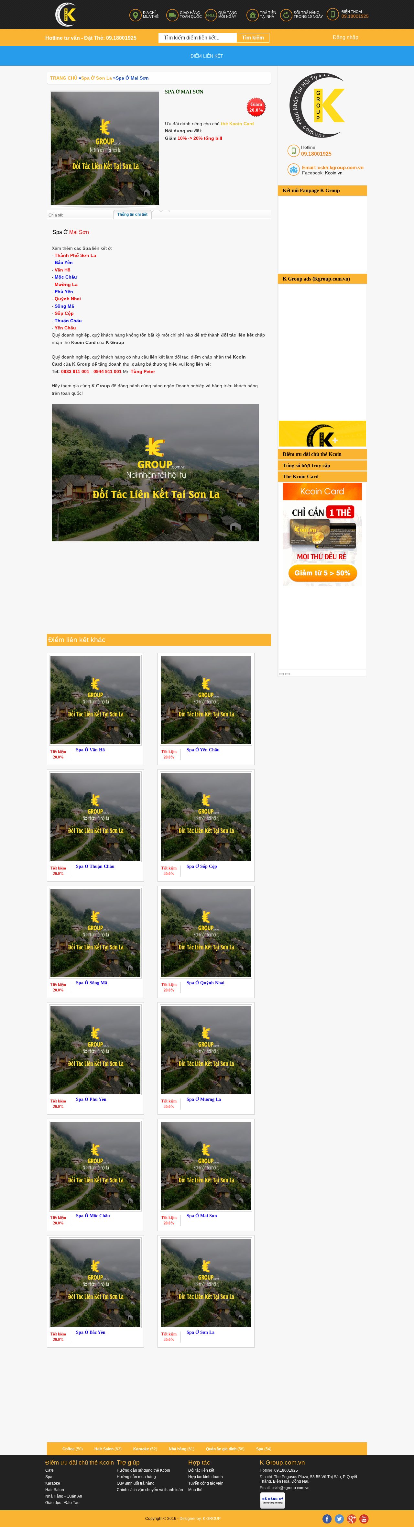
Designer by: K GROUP (200, 1518)
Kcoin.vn (333, 172)
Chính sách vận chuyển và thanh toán (150, 1490)
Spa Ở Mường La (204, 1099)
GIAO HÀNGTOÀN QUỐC (191, 14)
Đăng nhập (345, 37)
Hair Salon (104, 1449)
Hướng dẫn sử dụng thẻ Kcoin (143, 1470)
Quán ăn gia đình (221, 1449)
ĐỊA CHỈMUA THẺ (150, 14)
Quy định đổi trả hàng (136, 1483)
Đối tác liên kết (201, 1470)
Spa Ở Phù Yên (91, 1099)
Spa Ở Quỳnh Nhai (205, 982)
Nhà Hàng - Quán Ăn (63, 1496)
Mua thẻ (195, 1490)
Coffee (68, 1449)
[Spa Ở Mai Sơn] (105, 147)
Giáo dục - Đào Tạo (62, 1502)
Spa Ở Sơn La (200, 1332)
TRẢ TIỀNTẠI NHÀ (268, 14)
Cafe (49, 1470)
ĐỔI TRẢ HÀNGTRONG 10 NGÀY (308, 14)
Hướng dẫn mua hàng (136, 1477)
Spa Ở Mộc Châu (93, 1215)
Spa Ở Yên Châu (203, 749)
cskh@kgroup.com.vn (291, 1488)
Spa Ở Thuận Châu (95, 866)
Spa (259, 1449)
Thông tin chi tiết (132, 214)
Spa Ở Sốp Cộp (202, 866)
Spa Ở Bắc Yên (90, 1332)
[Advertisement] (327, 626)
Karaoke (141, 1449)
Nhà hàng (177, 1449)
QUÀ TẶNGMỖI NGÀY (227, 14)
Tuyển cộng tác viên (205, 1483)
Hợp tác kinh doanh (205, 1477)
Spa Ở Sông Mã (91, 982)
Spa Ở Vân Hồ (90, 749)
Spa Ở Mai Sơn (202, 1215)
